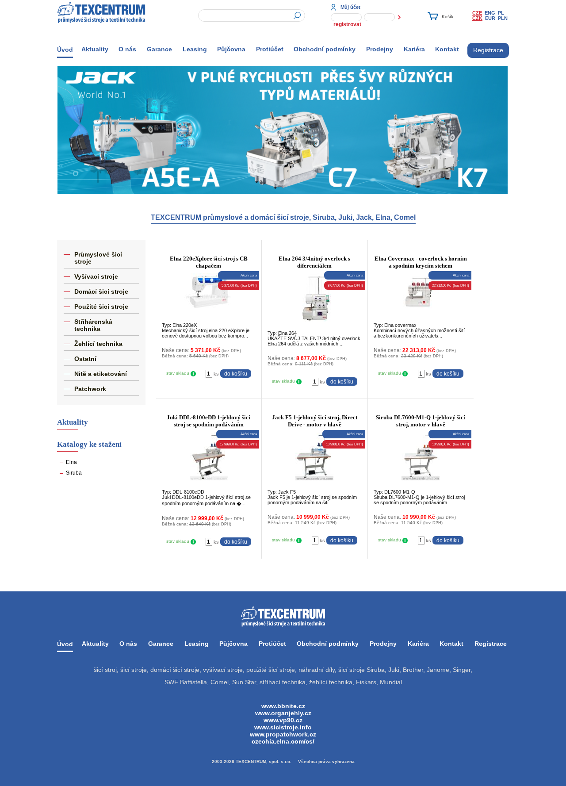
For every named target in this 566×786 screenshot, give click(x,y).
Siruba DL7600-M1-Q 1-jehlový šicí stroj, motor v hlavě (420, 421)
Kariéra (414, 49)
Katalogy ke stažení (89, 444)
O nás (127, 49)
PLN (503, 18)
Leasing (195, 49)
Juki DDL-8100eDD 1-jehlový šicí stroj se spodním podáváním (208, 421)
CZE (477, 12)
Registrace (488, 50)
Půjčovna (231, 49)
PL (501, 12)
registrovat (347, 24)
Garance (159, 49)
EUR (490, 18)
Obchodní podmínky (325, 49)
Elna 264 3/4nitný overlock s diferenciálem (314, 262)
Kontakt (447, 49)
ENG (490, 12)
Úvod (65, 49)
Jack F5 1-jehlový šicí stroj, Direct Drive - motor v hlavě (314, 421)
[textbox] (251, 15)
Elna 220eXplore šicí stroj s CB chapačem (209, 262)
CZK (477, 18)
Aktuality (94, 49)
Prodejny (379, 49)
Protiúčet (269, 49)
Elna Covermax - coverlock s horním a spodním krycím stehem (421, 262)
